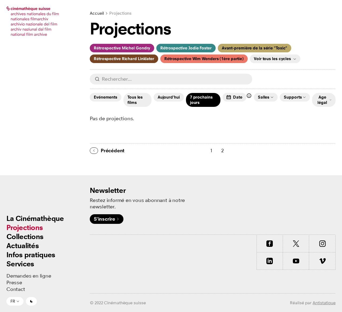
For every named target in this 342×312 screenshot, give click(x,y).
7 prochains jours (201, 100)
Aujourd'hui (169, 97)
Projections (24, 227)
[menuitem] (35, 218)
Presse (14, 283)
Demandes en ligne (28, 276)
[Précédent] (94, 150)
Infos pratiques (30, 254)
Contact (15, 289)
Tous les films (135, 100)
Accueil (97, 13)
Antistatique (324, 302)
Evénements (105, 97)
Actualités (22, 245)
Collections (24, 236)
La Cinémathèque (35, 218)
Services (20, 263)
